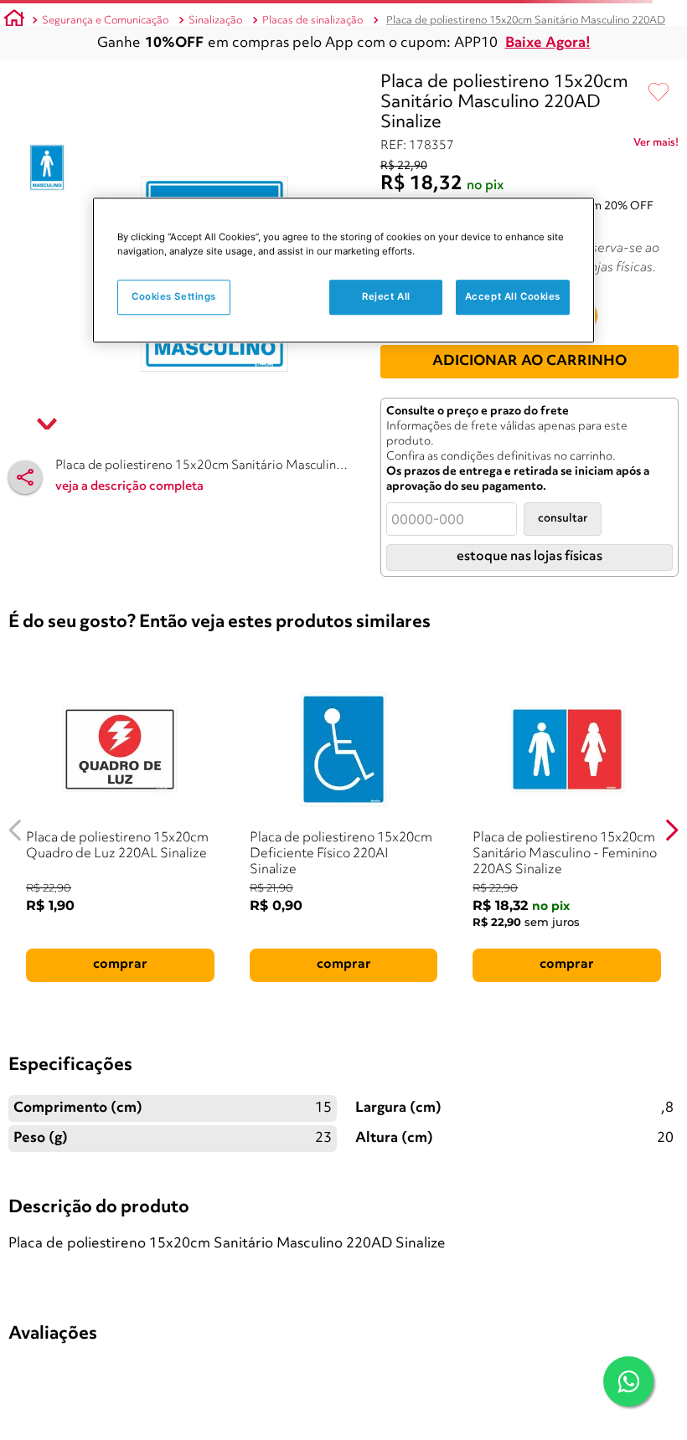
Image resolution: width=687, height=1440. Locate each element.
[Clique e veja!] (656, 146)
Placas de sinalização (312, 20)
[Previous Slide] (15, 830)
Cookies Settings (174, 296)
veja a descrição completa (129, 487)
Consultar (562, 518)
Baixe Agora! (548, 43)
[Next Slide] (671, 830)
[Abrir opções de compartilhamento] (25, 477)
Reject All (386, 296)
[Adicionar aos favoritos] (658, 93)
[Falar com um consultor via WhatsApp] (628, 1381)
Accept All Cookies (512, 296)
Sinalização (215, 20)
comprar (120, 964)
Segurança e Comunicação (105, 20)
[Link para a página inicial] (14, 21)
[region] (343, 270)
